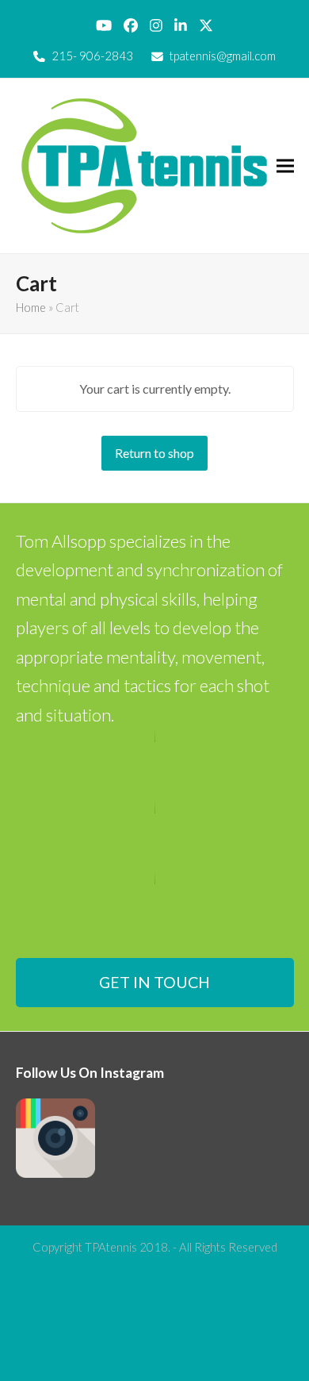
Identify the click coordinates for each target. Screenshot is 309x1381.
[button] (285, 165)
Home (31, 307)
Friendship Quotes (235, 1266)
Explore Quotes (66, 1266)
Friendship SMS (147, 1266)
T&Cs (155, 1313)
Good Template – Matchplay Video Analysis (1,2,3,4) (154, 1336)
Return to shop (154, 452)
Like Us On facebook (155, 1359)
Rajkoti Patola (154, 1286)
